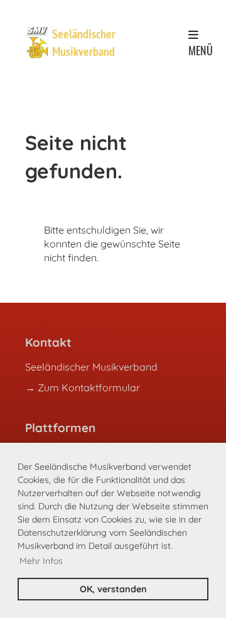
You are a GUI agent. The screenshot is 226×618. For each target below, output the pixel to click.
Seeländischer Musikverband (84, 42)
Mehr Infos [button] (41, 560)
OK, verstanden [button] (113, 589)
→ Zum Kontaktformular (82, 387)
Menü (200, 50)
